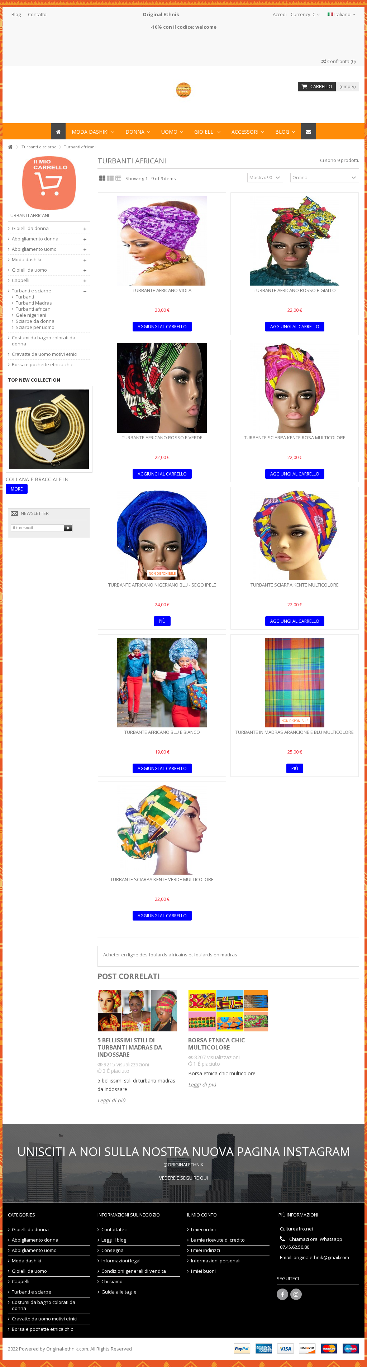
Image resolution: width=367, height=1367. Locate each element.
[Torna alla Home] (10, 147)
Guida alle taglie (119, 1292)
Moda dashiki (26, 260)
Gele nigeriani (31, 315)
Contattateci (114, 1230)
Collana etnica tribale (38, 479)
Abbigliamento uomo (34, 249)
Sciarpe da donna (35, 321)
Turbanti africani (34, 309)
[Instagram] (296, 1294)
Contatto (37, 14)
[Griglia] (102, 178)
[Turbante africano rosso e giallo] (294, 241)
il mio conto (202, 1214)
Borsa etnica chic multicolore (216, 1043)
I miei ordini (203, 1230)
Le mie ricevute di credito (218, 1240)
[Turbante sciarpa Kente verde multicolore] (162, 830)
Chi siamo (112, 1281)
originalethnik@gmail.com (321, 1257)
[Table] (118, 178)
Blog (16, 14)
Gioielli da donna (30, 228)
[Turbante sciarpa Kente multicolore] (294, 535)
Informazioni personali (215, 1261)
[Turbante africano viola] (162, 241)
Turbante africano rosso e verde (162, 437)
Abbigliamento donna (35, 239)
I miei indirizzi (205, 1250)
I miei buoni (203, 1271)
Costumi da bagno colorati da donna (43, 341)
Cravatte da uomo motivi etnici (44, 354)
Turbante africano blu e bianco (162, 732)
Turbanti (25, 297)
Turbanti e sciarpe (31, 291)
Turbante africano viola (162, 290)
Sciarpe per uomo (35, 327)
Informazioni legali (121, 1261)
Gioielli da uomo (29, 270)
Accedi (279, 14)
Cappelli (20, 280)
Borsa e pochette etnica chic (42, 365)
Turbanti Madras (34, 303)
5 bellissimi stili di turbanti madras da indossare (129, 1047)
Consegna (112, 1250)
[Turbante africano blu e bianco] (162, 682)
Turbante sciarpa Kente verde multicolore (162, 879)
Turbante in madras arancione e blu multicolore (294, 732)
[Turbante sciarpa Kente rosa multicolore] (294, 388)
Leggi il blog (113, 1240)
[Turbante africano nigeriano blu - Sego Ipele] (162, 535)
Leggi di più (111, 1100)
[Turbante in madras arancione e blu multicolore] (294, 682)
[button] (248, 131)
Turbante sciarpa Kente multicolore (295, 585)
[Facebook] (282, 1294)
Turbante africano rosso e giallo (295, 290)
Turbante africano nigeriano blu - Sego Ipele (162, 585)
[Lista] (110, 178)
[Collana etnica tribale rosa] (49, 428)
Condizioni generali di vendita (133, 1271)
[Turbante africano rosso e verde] (162, 388)
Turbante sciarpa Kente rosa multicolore (294, 437)
